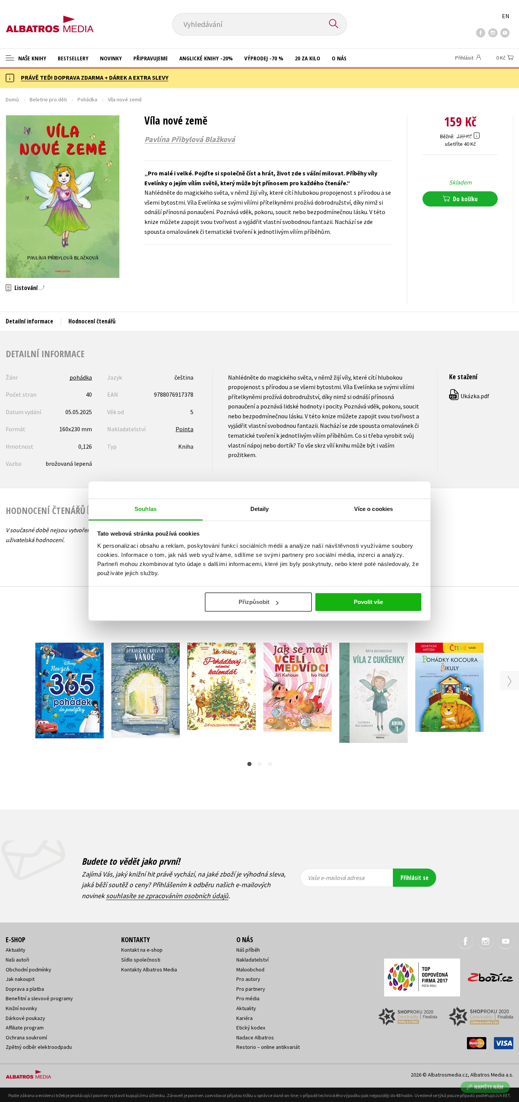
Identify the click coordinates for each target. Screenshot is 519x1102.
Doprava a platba (25, 988)
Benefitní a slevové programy (39, 998)
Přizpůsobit (254, 602)
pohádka (81, 377)
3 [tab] (270, 764)
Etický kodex (250, 1027)
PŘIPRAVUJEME (150, 58)
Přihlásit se (414, 877)
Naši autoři (17, 959)
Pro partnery (250, 988)
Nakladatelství (252, 959)
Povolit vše (368, 602)
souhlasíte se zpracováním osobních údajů (167, 895)
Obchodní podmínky (28, 969)
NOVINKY (111, 58)
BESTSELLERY (73, 58)
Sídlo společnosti (140, 959)
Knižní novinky (21, 1008)
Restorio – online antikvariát (268, 1047)
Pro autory (248, 979)
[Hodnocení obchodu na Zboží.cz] (486, 975)
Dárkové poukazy (25, 1018)
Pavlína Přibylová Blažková (189, 139)
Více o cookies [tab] (373, 509)
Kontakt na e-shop (142, 949)
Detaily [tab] (259, 509)
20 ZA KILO (307, 58)
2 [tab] (260, 764)
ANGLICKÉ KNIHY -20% (206, 58)
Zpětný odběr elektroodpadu (39, 1047)
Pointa (184, 429)
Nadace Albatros (255, 1037)
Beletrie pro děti (48, 99)
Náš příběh (248, 949)
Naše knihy (31, 58)
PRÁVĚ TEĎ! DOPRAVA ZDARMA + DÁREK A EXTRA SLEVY (94, 77)
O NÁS (339, 58)
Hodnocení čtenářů (92, 321)
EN (506, 16)
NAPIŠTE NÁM (488, 1087)
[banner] (50, 18)
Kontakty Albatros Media (149, 969)
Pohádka (87, 99)
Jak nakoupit (20, 979)
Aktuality (15, 949)
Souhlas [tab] (145, 509)
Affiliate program (25, 1027)
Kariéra (244, 1018)
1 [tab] (249, 764)
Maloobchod (250, 969)
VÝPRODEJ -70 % (263, 58)
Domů (12, 99)
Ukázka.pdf (469, 396)
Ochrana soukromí (26, 1037)
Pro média (248, 998)
